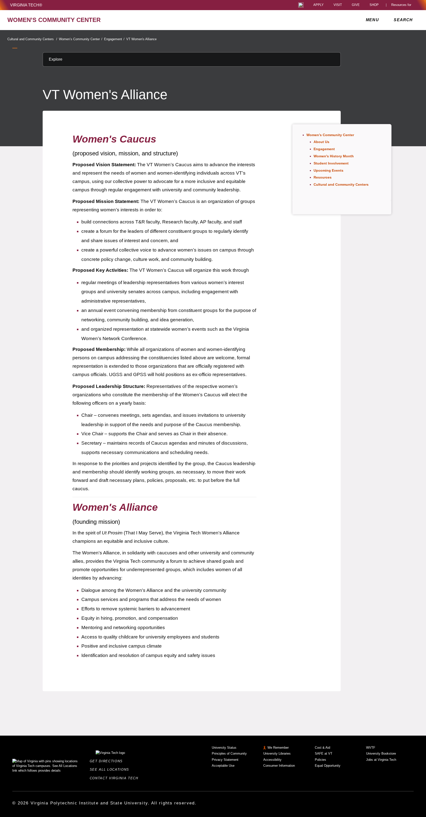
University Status (224, 747)
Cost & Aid (322, 747)
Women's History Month (334, 156)
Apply (318, 5)
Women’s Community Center (80, 39)
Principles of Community (229, 753)
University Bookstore (381, 753)
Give (356, 5)
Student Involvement (331, 163)
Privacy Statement (225, 760)
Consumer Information (279, 765)
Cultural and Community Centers (32, 39)
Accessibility (272, 760)
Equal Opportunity (327, 765)
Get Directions (108, 761)
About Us (321, 142)
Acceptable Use (223, 765)
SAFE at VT (323, 753)
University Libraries (277, 753)
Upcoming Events (328, 170)
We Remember (278, 747)
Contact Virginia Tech (115, 778)
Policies (320, 760)
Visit (338, 5)
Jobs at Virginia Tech (381, 760)
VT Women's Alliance (141, 39)
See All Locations (111, 769)
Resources (323, 177)
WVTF (370, 747)
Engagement (114, 39)
